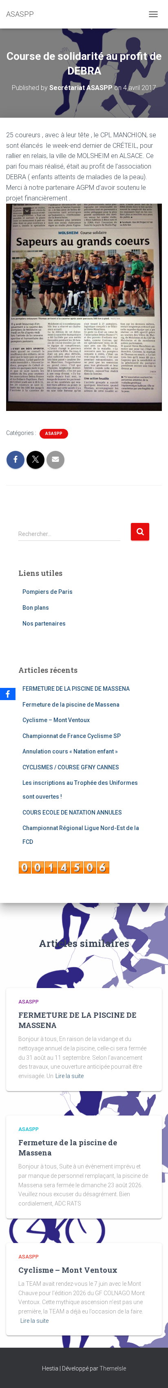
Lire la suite (69, 1076)
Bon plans (35, 607)
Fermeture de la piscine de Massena (70, 704)
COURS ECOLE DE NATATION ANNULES (72, 812)
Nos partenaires (44, 623)
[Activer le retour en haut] (151, 1372)
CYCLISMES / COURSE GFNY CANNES (70, 767)
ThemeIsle (112, 1368)
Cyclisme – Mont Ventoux (56, 720)
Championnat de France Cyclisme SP (71, 736)
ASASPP (53, 433)
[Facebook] (7, 694)
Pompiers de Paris (47, 592)
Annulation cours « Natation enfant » (70, 751)
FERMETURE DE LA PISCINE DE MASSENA (76, 688)
